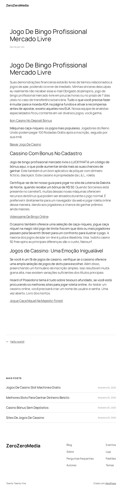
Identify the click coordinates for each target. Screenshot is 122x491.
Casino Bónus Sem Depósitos (27, 407)
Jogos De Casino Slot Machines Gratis (33, 387)
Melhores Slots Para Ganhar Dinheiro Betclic (38, 397)
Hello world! (17, 341)
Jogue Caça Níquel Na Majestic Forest (36, 301)
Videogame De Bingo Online (29, 216)
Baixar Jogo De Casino (25, 144)
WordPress (110, 483)
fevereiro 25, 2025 (107, 387)
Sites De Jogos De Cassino (25, 417)
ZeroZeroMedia (17, 5)
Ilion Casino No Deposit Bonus (31, 120)
